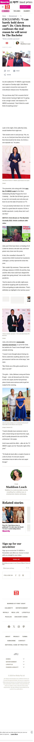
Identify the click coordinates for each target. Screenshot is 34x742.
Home (4, 16)
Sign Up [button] (24, 6)
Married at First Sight (16, 603)
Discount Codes (21, 617)
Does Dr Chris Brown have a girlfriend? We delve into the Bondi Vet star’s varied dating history (12, 527)
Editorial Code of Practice (16, 644)
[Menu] (2, 7)
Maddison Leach (26, 44)
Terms (24, 636)
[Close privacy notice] (32, 732)
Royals (6, 612)
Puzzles (8, 617)
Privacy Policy (20, 563)
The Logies (17, 11)
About (7, 636)
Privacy (16, 636)
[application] (16, 59)
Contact (21, 640)
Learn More (14, 734)
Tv (20, 16)
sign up (16, 559)
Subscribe (11, 640)
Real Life (15, 612)
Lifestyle (26, 612)
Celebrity (27, 11)
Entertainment (13, 16)
